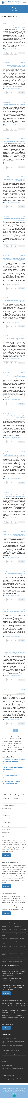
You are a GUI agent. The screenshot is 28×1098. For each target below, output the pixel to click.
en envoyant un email (7, 749)
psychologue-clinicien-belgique (12, 49)
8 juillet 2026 (6, 138)
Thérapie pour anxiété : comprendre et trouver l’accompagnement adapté (15, 375)
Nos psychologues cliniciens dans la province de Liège (14, 930)
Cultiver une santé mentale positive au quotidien (14, 104)
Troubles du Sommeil (7, 1072)
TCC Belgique (5, 1061)
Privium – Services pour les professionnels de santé (13, 1042)
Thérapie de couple (6, 808)
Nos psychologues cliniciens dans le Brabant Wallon (13, 942)
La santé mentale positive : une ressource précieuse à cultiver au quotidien (16, 339)
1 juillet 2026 (6, 176)
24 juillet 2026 (6, 62)
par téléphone (21, 747)
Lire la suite (6, 855)
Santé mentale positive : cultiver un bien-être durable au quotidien (15, 574)
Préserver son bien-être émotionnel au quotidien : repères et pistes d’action (14, 534)
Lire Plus (21, 53)
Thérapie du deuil (6, 815)
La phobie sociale (6, 819)
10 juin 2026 (6, 372)
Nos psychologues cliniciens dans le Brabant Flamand (13, 953)
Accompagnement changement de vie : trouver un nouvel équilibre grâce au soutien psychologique (14, 454)
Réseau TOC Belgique (7, 1065)
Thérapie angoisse (6, 801)
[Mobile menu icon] (24, 2)
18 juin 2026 (6, 298)
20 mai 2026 (6, 531)
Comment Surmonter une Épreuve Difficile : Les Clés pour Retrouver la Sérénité (14, 612)
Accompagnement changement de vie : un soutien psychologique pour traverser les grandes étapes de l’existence (14, 259)
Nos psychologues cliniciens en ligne (11, 957)
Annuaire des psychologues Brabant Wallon (12, 1079)
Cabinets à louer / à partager (9, 1054)
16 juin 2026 (6, 336)
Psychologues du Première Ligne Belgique (12, 1068)
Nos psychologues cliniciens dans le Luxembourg (14, 946)
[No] (26, 1091)
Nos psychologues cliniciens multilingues (12, 961)
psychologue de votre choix (15, 751)
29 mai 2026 (6, 492)
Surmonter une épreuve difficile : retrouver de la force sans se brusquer (14, 180)
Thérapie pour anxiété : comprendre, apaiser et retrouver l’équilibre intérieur (15, 26)
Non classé (7, 241)
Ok (14, 1095)
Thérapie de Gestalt (6, 822)
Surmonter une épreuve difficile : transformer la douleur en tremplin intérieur (14, 301)
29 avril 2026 (6, 609)
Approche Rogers (6, 829)
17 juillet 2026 (6, 102)
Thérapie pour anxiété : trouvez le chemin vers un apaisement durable (14, 692)
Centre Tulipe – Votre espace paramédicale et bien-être (13, 1046)
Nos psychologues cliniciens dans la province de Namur (14, 934)
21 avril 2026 (6, 650)
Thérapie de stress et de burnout (10, 798)
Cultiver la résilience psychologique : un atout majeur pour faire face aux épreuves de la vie (15, 495)
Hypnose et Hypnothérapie (10, 775)
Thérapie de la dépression (8, 812)
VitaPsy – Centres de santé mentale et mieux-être (13, 1057)
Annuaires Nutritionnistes (8, 1075)
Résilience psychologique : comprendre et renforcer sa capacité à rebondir (16, 66)
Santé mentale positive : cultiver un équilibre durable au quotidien (15, 416)
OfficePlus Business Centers (9, 1038)
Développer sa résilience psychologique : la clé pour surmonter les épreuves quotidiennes (15, 653)
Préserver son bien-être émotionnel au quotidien (14, 141)
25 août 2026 (6, 23)
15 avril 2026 (6, 689)
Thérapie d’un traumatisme (8, 805)
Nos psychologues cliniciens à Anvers (11, 950)
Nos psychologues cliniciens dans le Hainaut (13, 938)
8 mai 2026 (5, 571)
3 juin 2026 (5, 451)
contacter (11, 745)
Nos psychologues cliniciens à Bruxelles (11, 926)
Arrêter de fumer (6, 832)
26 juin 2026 (6, 255)
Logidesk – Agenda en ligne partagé (11, 1050)
